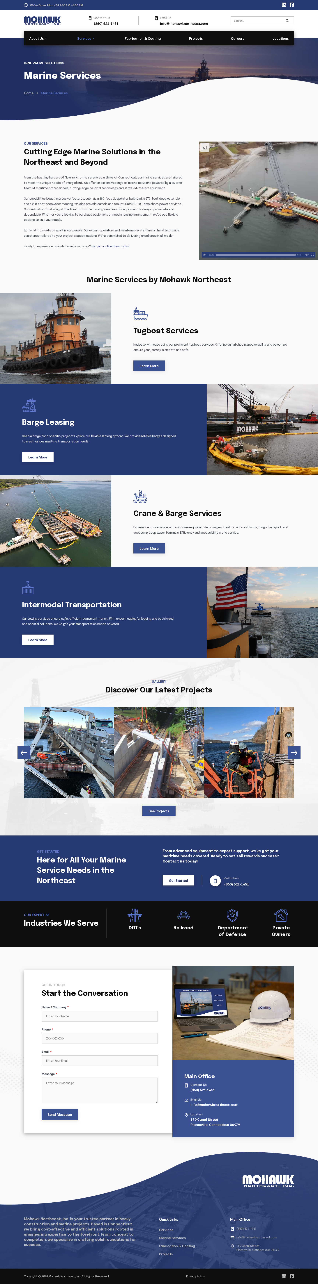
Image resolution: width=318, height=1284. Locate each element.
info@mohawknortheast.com (184, 23)
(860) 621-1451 (106, 23)
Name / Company (55, 1007)
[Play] (204, 255)
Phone (47, 1029)
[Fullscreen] (312, 255)
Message (49, 1074)
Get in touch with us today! (110, 246)
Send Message (59, 1114)
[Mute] (307, 255)
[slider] (256, 255)
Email (47, 1051)
